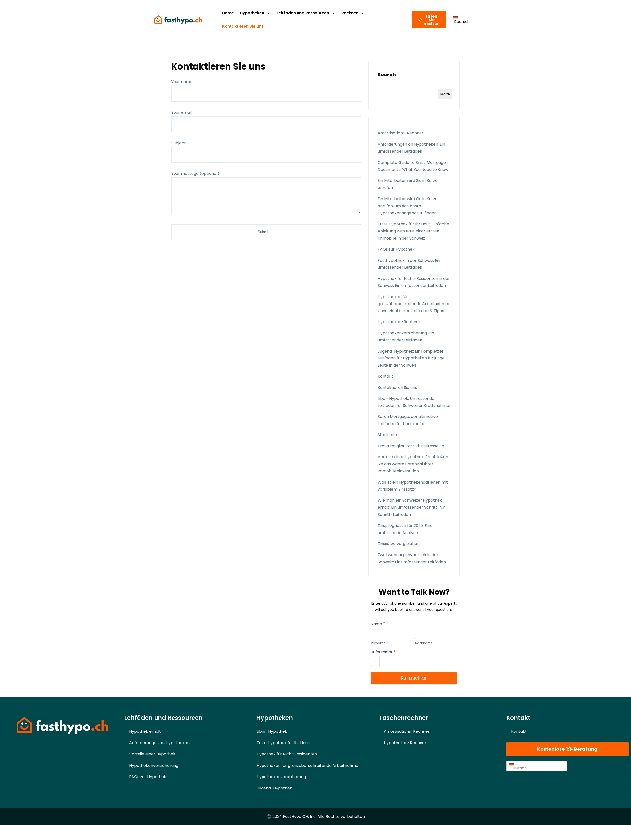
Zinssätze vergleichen (399, 543)
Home (228, 13)
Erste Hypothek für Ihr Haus (283, 743)
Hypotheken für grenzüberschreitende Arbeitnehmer (308, 765)
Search (387, 74)
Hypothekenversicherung (153, 765)
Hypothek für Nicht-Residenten (287, 754)
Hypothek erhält (145, 731)
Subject (178, 143)
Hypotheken (252, 13)
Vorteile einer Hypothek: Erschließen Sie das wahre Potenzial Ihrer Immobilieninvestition (413, 464)
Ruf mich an (414, 678)
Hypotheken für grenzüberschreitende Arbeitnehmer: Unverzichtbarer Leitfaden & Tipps (414, 304)
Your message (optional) (195, 173)
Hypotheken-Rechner (399, 322)
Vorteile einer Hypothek (152, 754)
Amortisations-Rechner (400, 133)
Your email (181, 112)
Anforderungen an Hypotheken (159, 743)
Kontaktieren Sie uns (242, 26)
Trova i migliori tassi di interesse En (411, 446)
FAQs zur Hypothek (396, 249)
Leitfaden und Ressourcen (303, 13)
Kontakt (385, 376)
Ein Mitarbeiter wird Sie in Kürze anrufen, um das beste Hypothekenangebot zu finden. (408, 206)
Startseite (387, 435)
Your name (181, 82)
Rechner (349, 13)
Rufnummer (383, 651)
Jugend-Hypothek (274, 788)
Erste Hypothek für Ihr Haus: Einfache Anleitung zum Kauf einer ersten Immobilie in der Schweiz (413, 231)
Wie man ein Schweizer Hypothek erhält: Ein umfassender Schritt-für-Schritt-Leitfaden (412, 507)
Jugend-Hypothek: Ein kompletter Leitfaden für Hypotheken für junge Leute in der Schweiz (411, 358)
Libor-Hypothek (272, 731)
